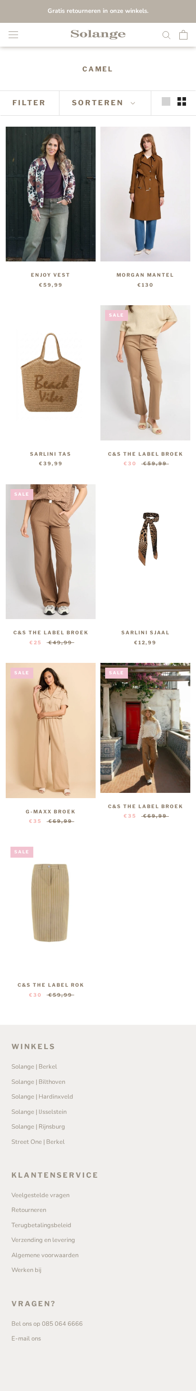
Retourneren (28, 1210)
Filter (29, 103)
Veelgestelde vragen (40, 1195)
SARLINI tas (50, 454)
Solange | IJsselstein (39, 1112)
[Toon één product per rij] (166, 101)
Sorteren (99, 103)
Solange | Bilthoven (38, 1082)
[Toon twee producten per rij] (181, 101)
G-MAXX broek (51, 811)
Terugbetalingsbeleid (41, 1225)
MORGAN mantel (145, 275)
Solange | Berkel (34, 1066)
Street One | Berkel (38, 1142)
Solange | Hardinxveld (42, 1096)
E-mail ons (26, 1338)
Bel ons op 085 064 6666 (47, 1324)
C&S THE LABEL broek (145, 454)
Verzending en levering (43, 1240)
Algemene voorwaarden (44, 1255)
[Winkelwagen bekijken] (183, 35)
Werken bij (26, 1270)
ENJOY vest (50, 275)
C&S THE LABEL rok (51, 985)
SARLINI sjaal (145, 632)
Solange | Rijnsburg (38, 1126)
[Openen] (13, 34)
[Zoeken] (166, 34)
